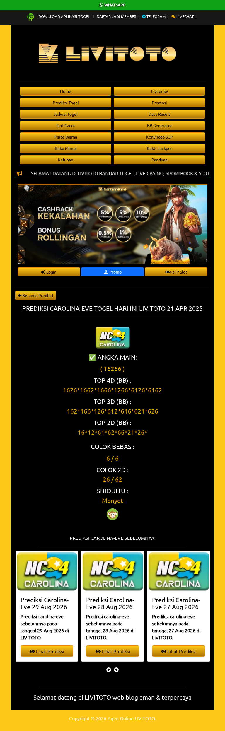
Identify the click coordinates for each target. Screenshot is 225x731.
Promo (115, 271)
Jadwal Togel (66, 114)
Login (51, 271)
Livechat (184, 16)
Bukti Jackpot (159, 148)
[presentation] (108, 669)
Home (65, 91)
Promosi (159, 102)
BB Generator (159, 125)
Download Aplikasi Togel (64, 16)
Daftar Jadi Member (116, 16)
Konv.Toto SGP (159, 136)
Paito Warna (65, 136)
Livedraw (159, 91)
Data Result (159, 114)
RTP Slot (179, 271)
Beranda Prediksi (37, 295)
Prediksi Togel (66, 102)
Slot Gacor (65, 125)
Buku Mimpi (66, 148)
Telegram (156, 16)
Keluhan (65, 159)
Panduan (159, 159)
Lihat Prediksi (60, 651)
